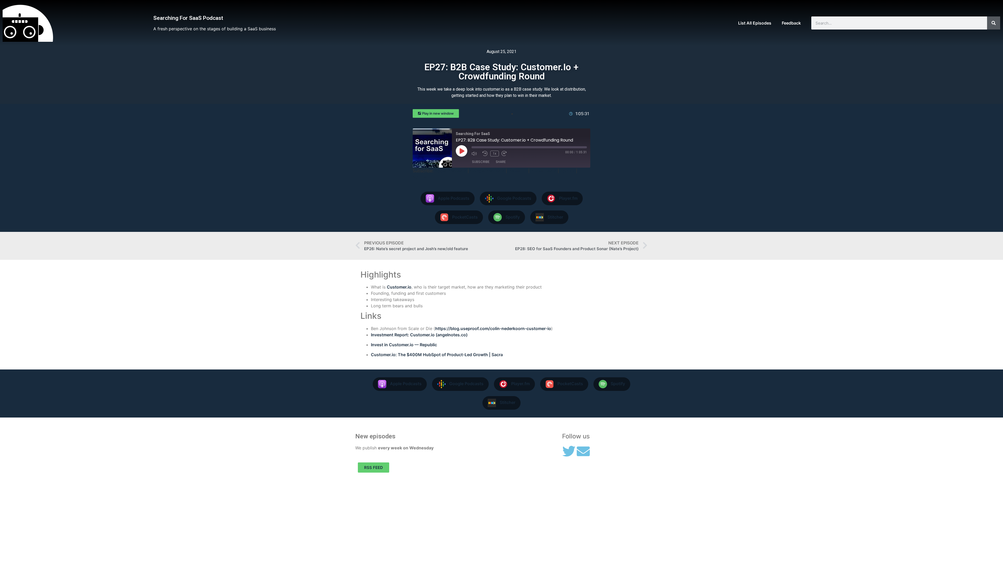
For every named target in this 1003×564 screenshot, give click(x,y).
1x (494, 153)
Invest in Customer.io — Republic (404, 344)
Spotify (567, 170)
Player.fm (517, 170)
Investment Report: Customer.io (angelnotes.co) (419, 334)
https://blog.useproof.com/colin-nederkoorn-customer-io (493, 328)
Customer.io (399, 287)
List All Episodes (754, 23)
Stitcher (420, 177)
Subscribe (480, 162)
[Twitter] (568, 451)
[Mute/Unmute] (475, 153)
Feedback (791, 23)
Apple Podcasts (450, 170)
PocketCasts (543, 170)
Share (501, 162)
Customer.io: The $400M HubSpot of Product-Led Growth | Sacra (437, 354)
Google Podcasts (487, 170)
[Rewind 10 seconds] (485, 153)
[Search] (993, 23)
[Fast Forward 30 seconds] (505, 153)
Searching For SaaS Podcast (188, 18)
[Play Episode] (461, 151)
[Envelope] (583, 451)
